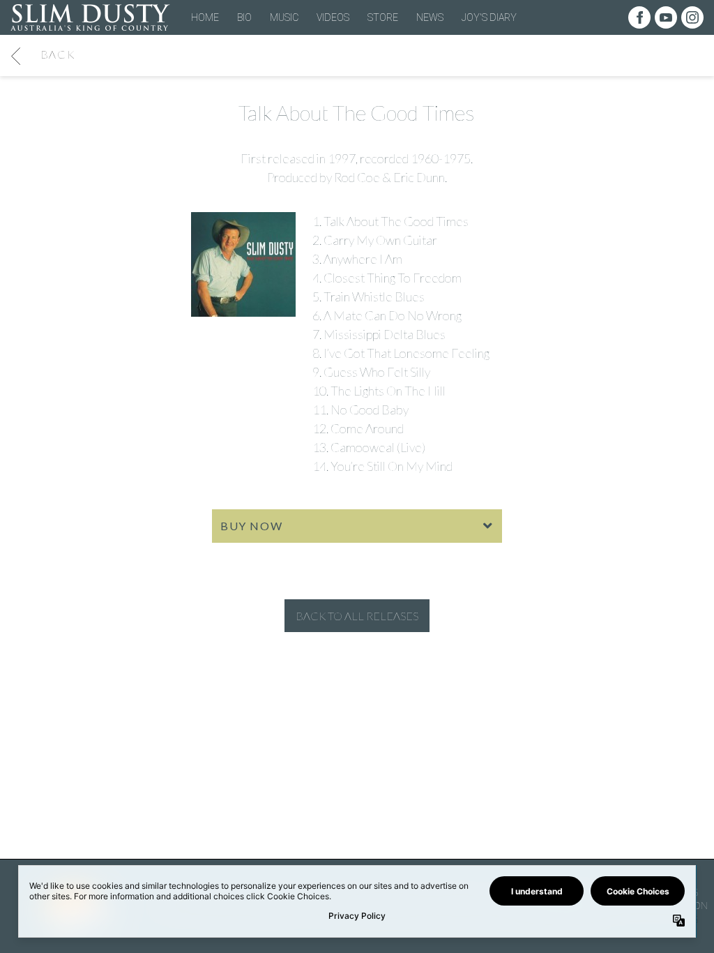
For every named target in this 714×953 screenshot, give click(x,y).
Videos (333, 17)
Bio (244, 17)
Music (284, 17)
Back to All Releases (357, 615)
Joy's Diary (489, 17)
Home (205, 17)
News (429, 17)
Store (382, 17)
